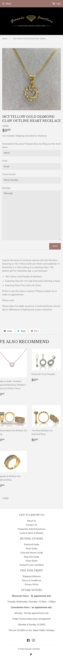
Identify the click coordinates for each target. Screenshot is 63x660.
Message (6, 188)
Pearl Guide (31, 548)
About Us (31, 521)
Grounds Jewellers (32, 649)
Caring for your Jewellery (31, 565)
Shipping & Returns (31, 576)
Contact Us (31, 525)
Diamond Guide (31, 544)
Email (4, 161)
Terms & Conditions (31, 580)
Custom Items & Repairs (31, 533)
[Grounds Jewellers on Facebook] (28, 640)
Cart (58, 3)
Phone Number (9, 174)
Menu (8, 3)
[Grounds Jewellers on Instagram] (33, 640)
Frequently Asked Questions (31, 529)
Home (4, 38)
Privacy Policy (31, 584)
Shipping (20, 135)
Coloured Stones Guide (31, 552)
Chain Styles (31, 560)
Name (5, 147)
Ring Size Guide (31, 557)
